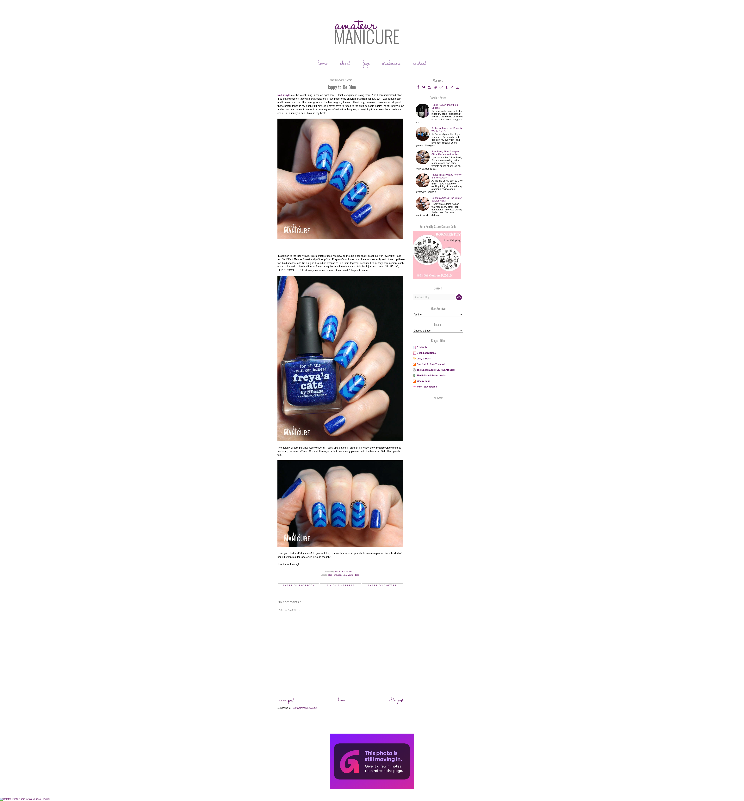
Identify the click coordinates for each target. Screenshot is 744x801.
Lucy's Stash (424, 358)
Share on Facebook (299, 585)
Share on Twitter (382, 585)
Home (322, 63)
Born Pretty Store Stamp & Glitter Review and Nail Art (445, 153)
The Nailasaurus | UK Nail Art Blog (436, 370)
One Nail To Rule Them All (431, 364)
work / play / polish (427, 386)
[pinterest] (435, 87)
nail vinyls (349, 575)
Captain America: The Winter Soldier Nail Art (446, 199)
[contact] (457, 87)
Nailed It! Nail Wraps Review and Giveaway (446, 176)
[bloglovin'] (441, 87)
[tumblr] (447, 87)
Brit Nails (422, 347)
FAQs (366, 63)
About (345, 63)
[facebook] (418, 87)
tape (357, 575)
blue (330, 575)
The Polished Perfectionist (431, 375)
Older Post (396, 700)
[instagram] (430, 87)
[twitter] (424, 87)
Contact (419, 63)
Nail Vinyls (283, 95)
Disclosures (391, 63)
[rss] (452, 87)
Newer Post (286, 700)
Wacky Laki (423, 381)
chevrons (338, 575)
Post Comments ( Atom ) (304, 708)
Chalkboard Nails (426, 353)
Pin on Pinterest (340, 585)
